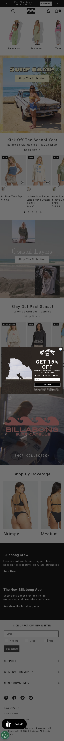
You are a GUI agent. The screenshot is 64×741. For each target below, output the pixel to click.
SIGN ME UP (47, 385)
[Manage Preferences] (5, 735)
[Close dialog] (60, 349)
